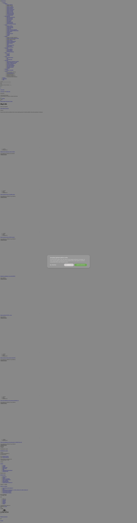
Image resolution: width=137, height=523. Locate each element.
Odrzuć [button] (68, 264)
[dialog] (68, 261)
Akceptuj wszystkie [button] (81, 264)
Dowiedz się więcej (64, 262)
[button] (53, 265)
